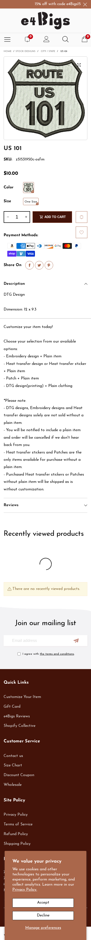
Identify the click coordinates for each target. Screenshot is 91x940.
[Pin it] (49, 265)
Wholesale (13, 785)
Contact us (13, 756)
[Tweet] (39, 265)
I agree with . (48, 654)
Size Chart (13, 765)
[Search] (65, 39)
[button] (7, 217)
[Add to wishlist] (81, 232)
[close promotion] (85, 4)
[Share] (29, 265)
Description (14, 284)
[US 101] (45, 98)
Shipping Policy (17, 844)
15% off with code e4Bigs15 (54, 4)
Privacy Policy (16, 815)
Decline (43, 915)
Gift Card (12, 707)
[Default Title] (28, 187)
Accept (43, 903)
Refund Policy (16, 834)
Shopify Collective (19, 726)
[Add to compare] (81, 217)
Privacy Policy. (24, 890)
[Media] (79, 65)
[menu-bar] (7, 39)
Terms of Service (18, 824)
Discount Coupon (19, 775)
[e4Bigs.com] (45, 20)
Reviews (11, 505)
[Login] (46, 39)
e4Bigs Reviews (17, 716)
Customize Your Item (22, 697)
